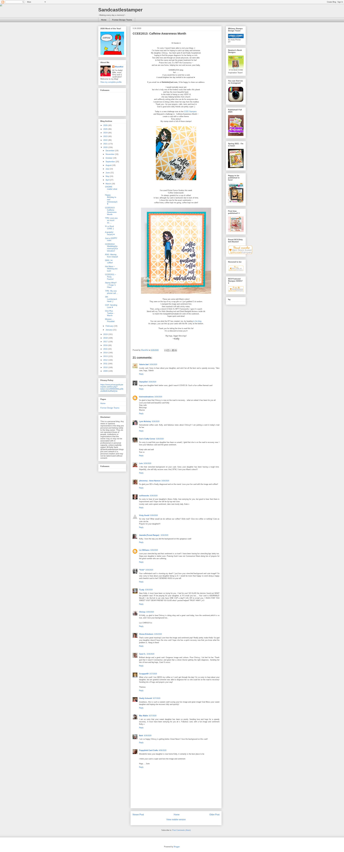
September (111, 161)
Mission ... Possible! (110, 320)
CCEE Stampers (190, 111)
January (109, 330)
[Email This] (165, 350)
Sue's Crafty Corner (147, 439)
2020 (105, 147)
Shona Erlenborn (146, 634)
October (109, 158)
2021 (105, 144)
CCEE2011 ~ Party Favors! (110, 276)
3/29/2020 (147, 736)
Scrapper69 (143, 674)
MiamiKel (119, 67)
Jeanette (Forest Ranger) (149, 535)
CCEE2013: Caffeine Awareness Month (111, 211)
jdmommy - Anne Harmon (150, 481)
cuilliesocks (144, 496)
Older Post (214, 814)
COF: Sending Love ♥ (111, 306)
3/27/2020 (153, 674)
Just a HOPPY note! (111, 239)
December (110, 150)
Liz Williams (144, 550)
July (108, 169)
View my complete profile (111, 82)
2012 (105, 360)
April (108, 180)
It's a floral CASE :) (109, 227)
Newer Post (138, 814)
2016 (105, 345)
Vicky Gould (144, 515)
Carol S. (142, 654)
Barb (141, 736)
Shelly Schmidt (145, 698)
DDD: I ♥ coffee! (109, 261)
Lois (141, 463)
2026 (105, 125)
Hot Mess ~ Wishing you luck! (111, 268)
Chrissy (142, 612)
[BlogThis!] (168, 350)
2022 (105, 140)
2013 (105, 356)
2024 (105, 133)
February (110, 326)
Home (103, 20)
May (108, 176)
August (109, 165)
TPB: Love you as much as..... (111, 220)
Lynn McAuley (145, 421)
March (109, 184)
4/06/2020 (162, 750)
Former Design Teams (122, 20)
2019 (105, 334)
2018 (105, 338)
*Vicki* (142, 570)
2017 (105, 341)
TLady (141, 590)
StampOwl (143, 382)
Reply (141, 374)
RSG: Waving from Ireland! (111, 255)
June (108, 173)
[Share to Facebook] (173, 350)
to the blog (197, 321)
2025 (105, 129)
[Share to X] (170, 350)
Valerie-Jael (144, 364)
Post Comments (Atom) (181, 830)
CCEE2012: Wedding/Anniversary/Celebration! (111, 247)
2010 (105, 367)
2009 (105, 371)
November (110, 154)
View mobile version (176, 819)
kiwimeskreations (146, 397)
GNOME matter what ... (111, 189)
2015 (105, 349)
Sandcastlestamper (120, 9)
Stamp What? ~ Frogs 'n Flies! (111, 285)
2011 (105, 363)
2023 (105, 136)
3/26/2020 (153, 364)
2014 (105, 352)
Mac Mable (143, 716)
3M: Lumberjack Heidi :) (111, 299)
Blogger (177, 847)
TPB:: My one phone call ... (111, 292)
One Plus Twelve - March (109, 313)
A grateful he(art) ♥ (109, 233)
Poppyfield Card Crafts (148, 750)
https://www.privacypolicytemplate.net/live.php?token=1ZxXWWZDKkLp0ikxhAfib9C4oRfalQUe (111, 387)
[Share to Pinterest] (175, 350)
